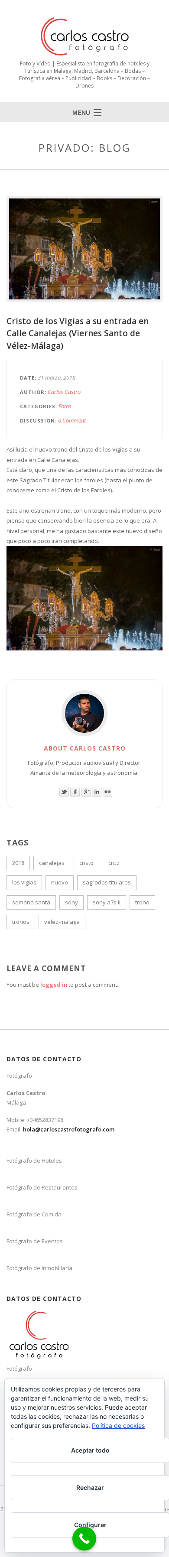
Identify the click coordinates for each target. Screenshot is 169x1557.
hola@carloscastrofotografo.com (68, 1129)
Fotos (65, 406)
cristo (86, 863)
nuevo (59, 882)
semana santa (31, 902)
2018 (18, 863)
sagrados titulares (107, 882)
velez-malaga (62, 922)
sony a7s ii (106, 902)
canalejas (52, 863)
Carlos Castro (64, 392)
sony (71, 902)
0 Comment (72, 420)
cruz (114, 863)
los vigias (24, 882)
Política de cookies (118, 1425)
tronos (20, 922)
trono (142, 902)
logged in (53, 984)
